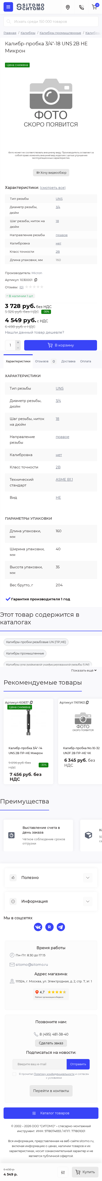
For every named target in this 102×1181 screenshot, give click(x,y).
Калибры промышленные (60, 33)
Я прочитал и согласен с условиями (54, 1076)
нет (58, 243)
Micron (37, 273)
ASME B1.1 (64, 479)
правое (62, 235)
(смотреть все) (53, 188)
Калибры (28, 33)
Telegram (61, 927)
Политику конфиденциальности (54, 1074)
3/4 (58, 207)
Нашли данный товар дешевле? (34, 332)
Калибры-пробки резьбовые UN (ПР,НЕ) (36, 642)
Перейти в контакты (51, 1091)
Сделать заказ (51, 1043)
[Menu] (8, 7)
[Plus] (18, 342)
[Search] (9, 21)
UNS (59, 199)
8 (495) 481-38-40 (54, 1034)
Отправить (78, 1064)
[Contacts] (81, 7)
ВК (38, 927)
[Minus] (18, 347)
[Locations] (67, 7)
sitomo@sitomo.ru (32, 964)
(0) (21, 287)
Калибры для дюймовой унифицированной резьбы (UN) (47, 665)
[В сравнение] (62, 1172)
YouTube (50, 927)
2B (58, 251)
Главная (10, 33)
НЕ (58, 497)
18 (57, 221)
